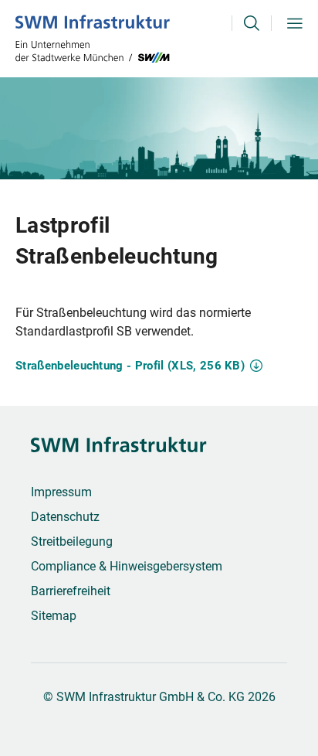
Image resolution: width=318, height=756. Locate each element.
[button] (252, 38)
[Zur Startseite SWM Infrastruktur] (92, 39)
